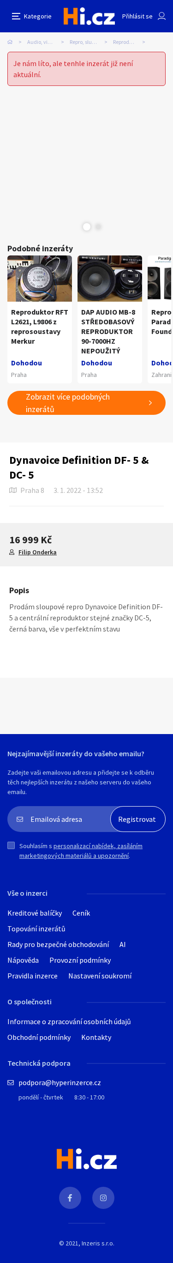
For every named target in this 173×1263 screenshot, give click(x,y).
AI (122, 944)
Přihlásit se (137, 16)
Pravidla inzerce (32, 975)
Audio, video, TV (46, 41)
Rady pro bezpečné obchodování (58, 944)
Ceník (81, 912)
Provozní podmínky (80, 960)
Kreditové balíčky (34, 912)
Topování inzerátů (36, 928)
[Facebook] (70, 1198)
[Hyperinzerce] (89, 16)
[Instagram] (103, 1198)
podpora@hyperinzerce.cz (59, 1082)
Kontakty (96, 1037)
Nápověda (23, 960)
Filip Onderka (37, 552)
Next (98, 227)
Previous (75, 227)
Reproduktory (128, 41)
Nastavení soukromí (99, 975)
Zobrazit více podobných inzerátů (68, 402)
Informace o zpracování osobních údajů (69, 1021)
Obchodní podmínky (39, 1037)
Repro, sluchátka (89, 41)
